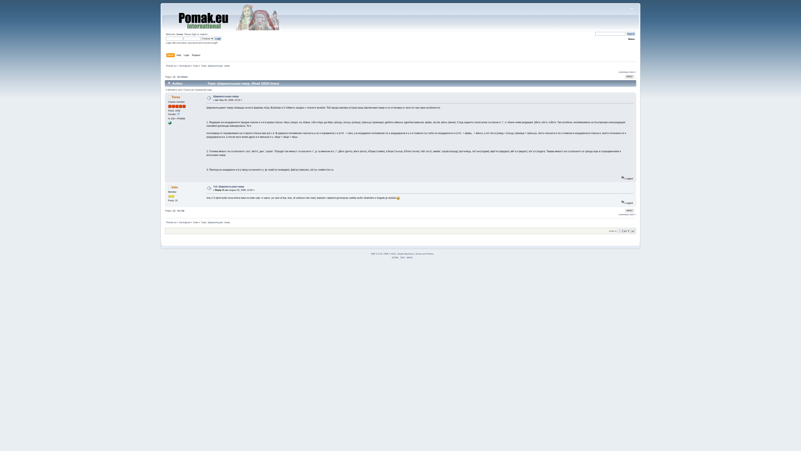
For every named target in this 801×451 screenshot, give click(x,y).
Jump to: (613, 231)
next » (633, 72)
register (203, 34)
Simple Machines (405, 254)
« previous (623, 72)
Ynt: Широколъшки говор (228, 186)
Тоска (175, 97)
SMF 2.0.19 (376, 254)
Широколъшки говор (226, 96)
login (194, 34)
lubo (174, 187)
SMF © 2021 (390, 254)
